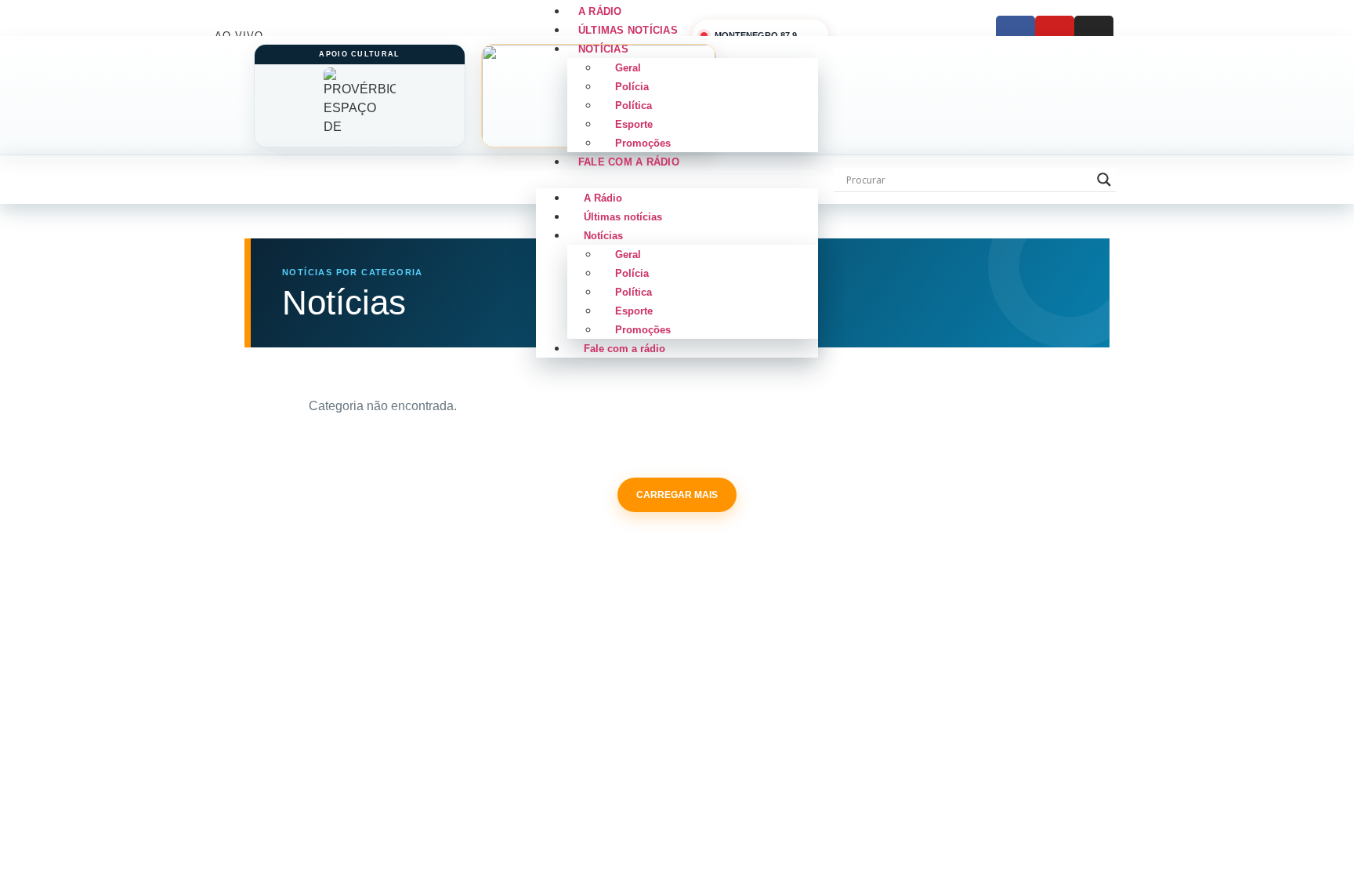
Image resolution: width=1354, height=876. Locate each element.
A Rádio (603, 198)
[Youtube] (1054, 35)
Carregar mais (677, 494)
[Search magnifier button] (1104, 180)
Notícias (603, 49)
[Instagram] (1093, 35)
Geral (628, 68)
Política (633, 105)
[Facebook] (1015, 35)
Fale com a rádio (628, 162)
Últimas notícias (623, 217)
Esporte (634, 124)
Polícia (632, 87)
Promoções (643, 330)
